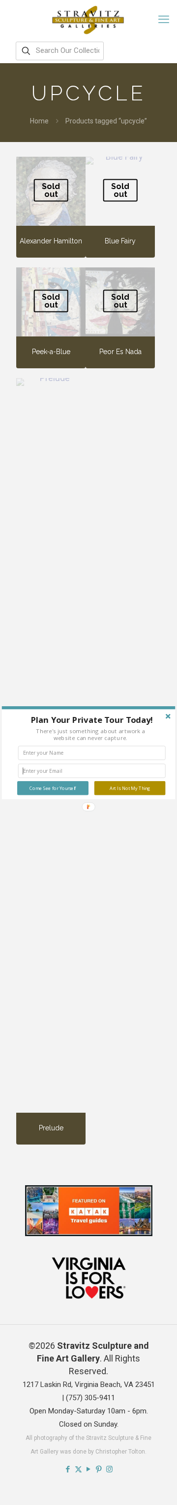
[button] (92, 720)
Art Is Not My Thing (130, 788)
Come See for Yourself (53, 788)
